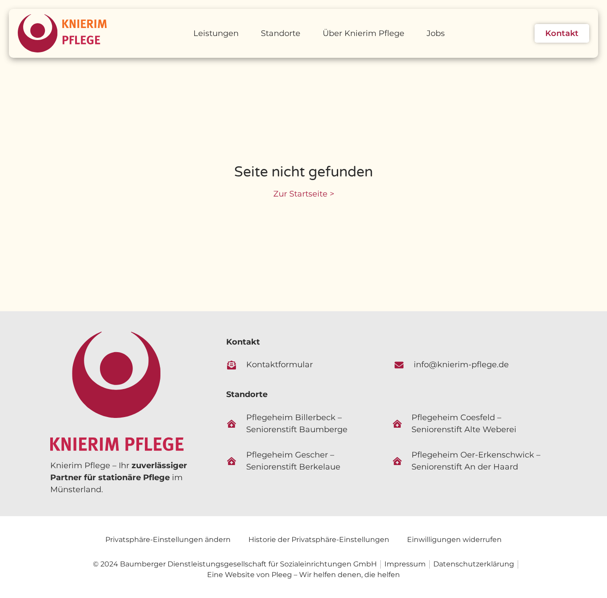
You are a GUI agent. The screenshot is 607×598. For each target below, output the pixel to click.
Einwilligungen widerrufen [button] (454, 539)
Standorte (280, 33)
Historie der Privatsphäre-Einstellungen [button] (318, 539)
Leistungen (216, 33)
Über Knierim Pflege (363, 33)
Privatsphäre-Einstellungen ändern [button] (168, 539)
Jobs (436, 33)
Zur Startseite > (303, 194)
